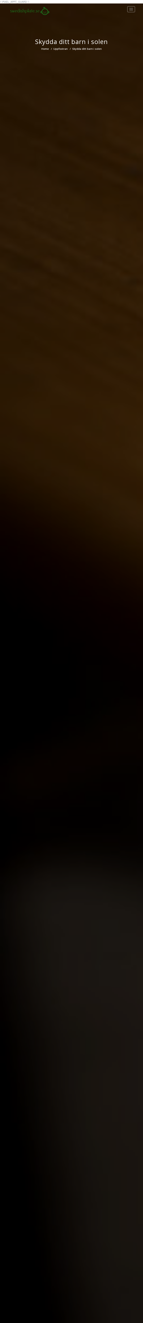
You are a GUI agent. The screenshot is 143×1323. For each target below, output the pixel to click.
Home (45, 48)
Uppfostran (60, 48)
